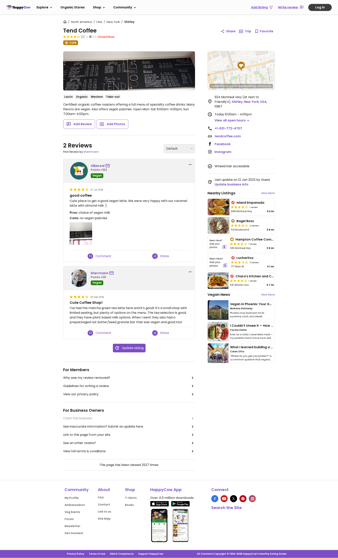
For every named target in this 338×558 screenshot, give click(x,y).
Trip (248, 31)
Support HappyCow (150, 553)
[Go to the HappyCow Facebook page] (214, 498)
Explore (42, 7)
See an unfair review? (79, 443)
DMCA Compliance (122, 553)
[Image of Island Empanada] (218, 207)
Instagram (223, 152)
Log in (320, 7)
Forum (69, 519)
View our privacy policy (81, 394)
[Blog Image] (218, 310)
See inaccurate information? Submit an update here (103, 426)
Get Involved (74, 533)
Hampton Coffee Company (258, 239)
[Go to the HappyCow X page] (233, 498)
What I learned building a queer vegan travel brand (271, 347)
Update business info (231, 184)
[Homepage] (18, 7)
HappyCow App (166, 489)
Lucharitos (245, 258)
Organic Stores (72, 7)
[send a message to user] (108, 166)
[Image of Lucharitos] (218, 262)
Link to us (104, 512)
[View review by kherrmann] (79, 278)
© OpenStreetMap (245, 86)
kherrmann (91, 152)
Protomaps (227, 86)
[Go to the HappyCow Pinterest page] (242, 498)
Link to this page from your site (86, 434)
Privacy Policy (75, 553)
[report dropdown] (190, 164)
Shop (97, 7)
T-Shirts (131, 498)
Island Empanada (250, 202)
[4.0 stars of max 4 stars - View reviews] (239, 207)
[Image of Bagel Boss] (218, 225)
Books (129, 505)
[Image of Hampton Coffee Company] (218, 244)
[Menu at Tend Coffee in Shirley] (129, 70)
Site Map (104, 519)
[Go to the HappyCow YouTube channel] (224, 498)
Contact (104, 504)
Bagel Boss (245, 221)
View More (268, 193)
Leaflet (215, 86)
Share (231, 31)
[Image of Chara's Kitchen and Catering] (218, 280)
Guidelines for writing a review (86, 386)
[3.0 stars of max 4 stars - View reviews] (239, 262)
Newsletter (72, 526)
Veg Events (72, 512)
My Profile (72, 498)
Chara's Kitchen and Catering (259, 276)
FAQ (101, 497)
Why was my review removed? (86, 377)
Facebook (223, 144)
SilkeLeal (97, 166)
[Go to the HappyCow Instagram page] (252, 498)
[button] (241, 66)
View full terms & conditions (84, 451)
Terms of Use (97, 553)
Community (122, 7)
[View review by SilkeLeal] (79, 170)
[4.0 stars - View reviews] (71, 36)
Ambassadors (75, 505)
